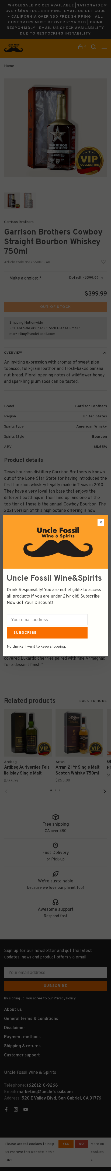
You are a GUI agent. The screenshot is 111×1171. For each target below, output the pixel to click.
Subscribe (25, 632)
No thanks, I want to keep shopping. (36, 646)
